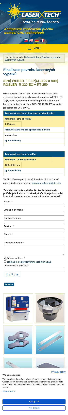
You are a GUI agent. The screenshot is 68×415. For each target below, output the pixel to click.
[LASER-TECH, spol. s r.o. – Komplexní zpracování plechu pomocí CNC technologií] (34, 14)
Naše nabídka (31, 57)
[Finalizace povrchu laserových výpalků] (18, 308)
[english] (31, 40)
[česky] (26, 40)
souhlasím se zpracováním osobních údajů (29, 261)
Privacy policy (58, 372)
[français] (42, 40)
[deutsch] (37, 40)
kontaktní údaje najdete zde (46, 183)
